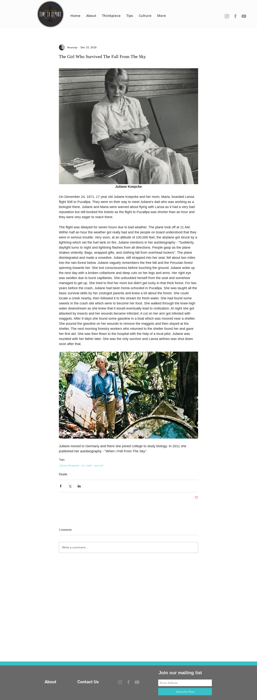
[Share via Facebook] (60, 486)
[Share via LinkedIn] (79, 486)
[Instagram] (227, 16)
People (63, 473)
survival (98, 465)
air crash (86, 465)
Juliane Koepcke (69, 465)
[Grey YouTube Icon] (244, 16)
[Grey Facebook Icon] (235, 16)
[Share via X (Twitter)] (70, 486)
